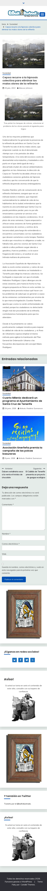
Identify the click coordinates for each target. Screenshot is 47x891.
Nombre (6, 533)
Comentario (8, 504)
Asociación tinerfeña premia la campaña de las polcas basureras (22, 451)
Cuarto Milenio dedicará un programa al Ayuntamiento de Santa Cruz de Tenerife (22, 401)
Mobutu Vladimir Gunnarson (31, 408)
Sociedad (7, 73)
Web (4, 554)
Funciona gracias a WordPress (18, 881)
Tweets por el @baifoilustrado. (17, 803)
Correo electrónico (11, 544)
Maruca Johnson (25, 88)
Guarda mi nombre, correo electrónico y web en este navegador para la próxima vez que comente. (23, 570)
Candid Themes (28, 884)
